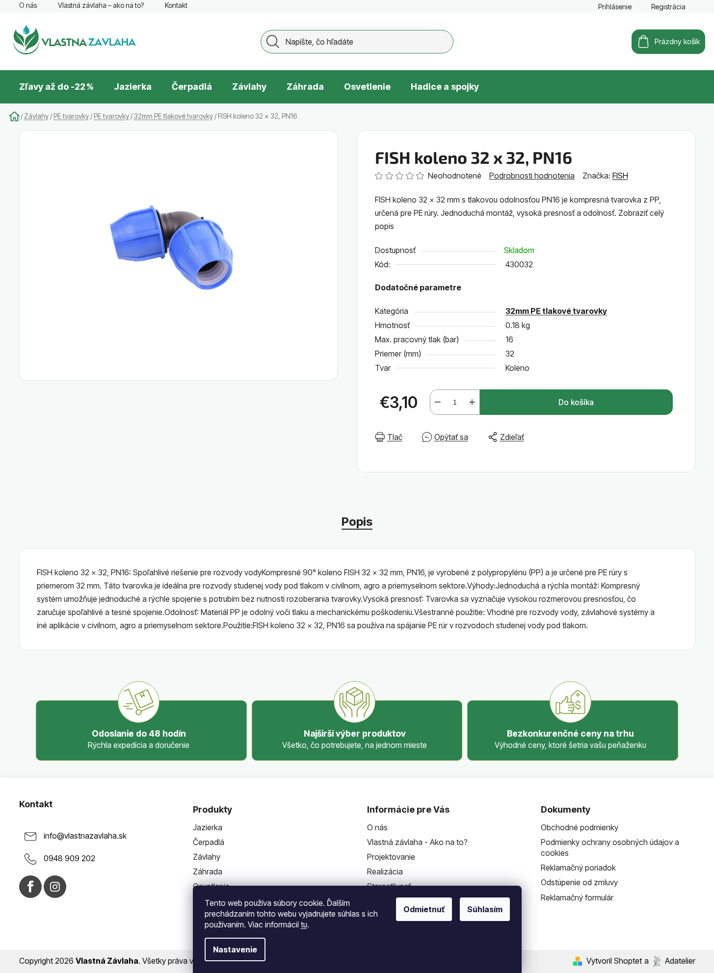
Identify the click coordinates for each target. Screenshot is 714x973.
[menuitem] (56, 86)
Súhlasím (484, 909)
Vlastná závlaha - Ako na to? (417, 842)
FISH (620, 175)
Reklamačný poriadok (578, 867)
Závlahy (206, 857)
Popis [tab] (357, 521)
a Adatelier (669, 961)
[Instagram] (55, 886)
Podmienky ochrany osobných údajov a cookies (610, 847)
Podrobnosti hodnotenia (532, 175)
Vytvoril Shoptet (614, 961)
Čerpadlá (208, 842)
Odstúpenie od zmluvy (579, 882)
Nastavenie (235, 949)
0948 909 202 (69, 858)
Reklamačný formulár (577, 897)
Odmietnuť (424, 909)
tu (304, 924)
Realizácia (385, 871)
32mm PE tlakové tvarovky (556, 311)
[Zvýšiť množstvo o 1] (472, 402)
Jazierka (207, 827)
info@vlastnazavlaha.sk (85, 836)
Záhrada (207, 871)
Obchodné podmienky (579, 827)
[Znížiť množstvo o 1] (437, 402)
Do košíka (576, 402)
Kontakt (176, 5)
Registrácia (668, 6)
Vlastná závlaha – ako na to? (101, 5)
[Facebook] (30, 886)
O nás (28, 5)
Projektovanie (391, 857)
